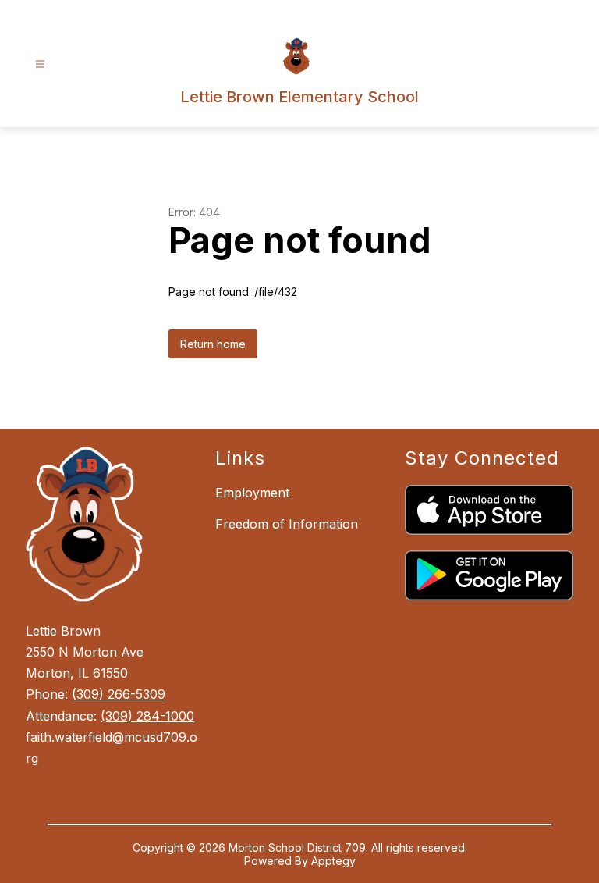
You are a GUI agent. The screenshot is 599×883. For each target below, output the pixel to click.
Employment (252, 492)
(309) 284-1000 (147, 716)
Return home (213, 344)
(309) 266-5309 (118, 694)
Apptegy (333, 860)
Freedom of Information (286, 524)
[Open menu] (40, 64)
